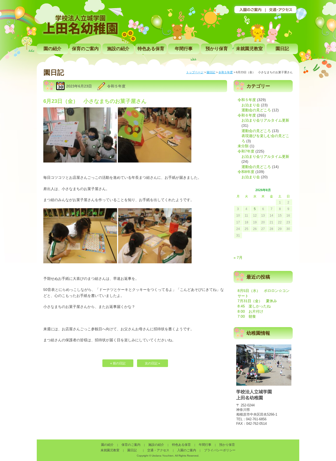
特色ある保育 (151, 48)
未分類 (243, 146)
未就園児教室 (249, 48)
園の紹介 (52, 48)
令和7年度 (246, 151)
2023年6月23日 (79, 86)
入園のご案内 (186, 450)
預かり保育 (217, 48)
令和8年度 (246, 172)
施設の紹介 (118, 48)
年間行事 (184, 48)
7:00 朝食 (247, 316)
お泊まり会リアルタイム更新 (265, 120)
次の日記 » (152, 363)
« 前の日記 (117, 363)
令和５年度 (225, 72)
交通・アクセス (158, 450)
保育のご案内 (85, 48)
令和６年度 (247, 115)
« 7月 (238, 257)
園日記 (282, 48)
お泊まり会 (251, 105)
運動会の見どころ (256, 110)
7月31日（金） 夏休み (257, 301)
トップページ (194, 72)
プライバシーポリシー (219, 450)
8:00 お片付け (250, 311)
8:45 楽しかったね (254, 306)
